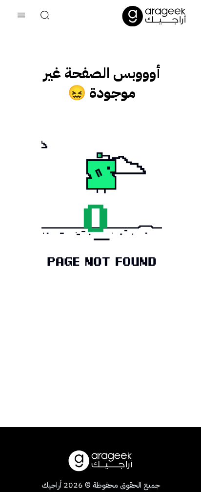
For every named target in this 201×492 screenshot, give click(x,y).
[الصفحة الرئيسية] (154, 16)
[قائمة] (21, 16)
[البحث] (45, 16)
